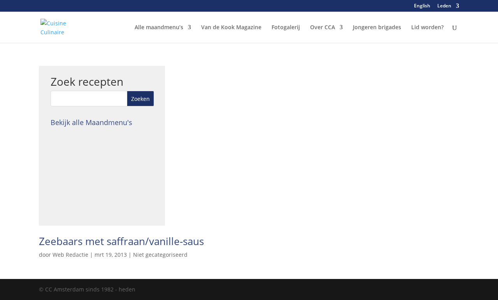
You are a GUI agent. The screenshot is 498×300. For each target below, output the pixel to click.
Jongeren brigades (377, 28)
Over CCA (322, 28)
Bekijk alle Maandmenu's (91, 122)
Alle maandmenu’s (159, 28)
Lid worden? (427, 28)
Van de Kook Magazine (231, 28)
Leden (444, 6)
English (422, 6)
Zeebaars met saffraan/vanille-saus (121, 241)
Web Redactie (70, 254)
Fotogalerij (286, 28)
